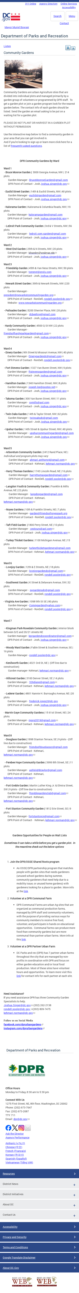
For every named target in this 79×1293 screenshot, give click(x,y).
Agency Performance (17, 1137)
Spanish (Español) (16, 1158)
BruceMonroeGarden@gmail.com (48, 180)
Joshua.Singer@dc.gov (17, 1005)
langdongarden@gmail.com (46, 494)
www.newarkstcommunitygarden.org (40, 302)
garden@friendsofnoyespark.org (48, 513)
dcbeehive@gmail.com (42, 314)
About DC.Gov (11, 1268)
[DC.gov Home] (11, 20)
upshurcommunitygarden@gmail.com (52, 433)
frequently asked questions (26, 146)
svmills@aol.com (39, 402)
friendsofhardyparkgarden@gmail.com (26, 333)
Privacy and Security (14, 1237)
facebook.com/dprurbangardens (22, 1024)
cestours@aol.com (41, 528)
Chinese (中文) (14, 1147)
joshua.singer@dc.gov (54, 183)
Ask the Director (15, 1133)
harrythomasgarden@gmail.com (48, 475)
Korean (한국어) (15, 1154)
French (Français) (16, 1151)
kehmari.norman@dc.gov (60, 463)
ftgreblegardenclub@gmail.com (47, 793)
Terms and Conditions (15, 1247)
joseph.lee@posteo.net (42, 387)
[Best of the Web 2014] (22, 1286)
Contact (64, 23)
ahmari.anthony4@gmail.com (47, 459)
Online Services (69, 3)
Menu (72, 16)
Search (57, 16)
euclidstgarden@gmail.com (45, 195)
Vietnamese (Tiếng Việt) (19, 1162)
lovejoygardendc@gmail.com (46, 571)
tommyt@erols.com (40, 272)
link (26, 891)
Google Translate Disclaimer (19, 1257)
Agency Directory (48, 3)
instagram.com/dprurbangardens (23, 1028)
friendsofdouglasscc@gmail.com (48, 747)
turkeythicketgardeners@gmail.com (50, 548)
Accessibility (69, 7)
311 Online (30, 3)
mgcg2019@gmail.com (42, 720)
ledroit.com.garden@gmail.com (47, 233)
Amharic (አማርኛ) (15, 1143)
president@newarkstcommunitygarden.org (28, 295)
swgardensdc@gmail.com (45, 590)
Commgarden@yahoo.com (44, 605)
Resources (9, 1173)
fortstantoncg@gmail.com (44, 816)
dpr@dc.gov (20, 1119)
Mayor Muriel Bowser (17, 27)
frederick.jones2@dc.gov (43, 701)
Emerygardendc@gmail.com (45, 356)
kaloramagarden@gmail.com (45, 214)
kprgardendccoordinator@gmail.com (50, 636)
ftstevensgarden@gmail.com (45, 371)
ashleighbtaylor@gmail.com (45, 770)
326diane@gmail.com (42, 682)
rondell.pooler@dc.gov (57, 299)
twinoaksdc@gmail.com (44, 418)
